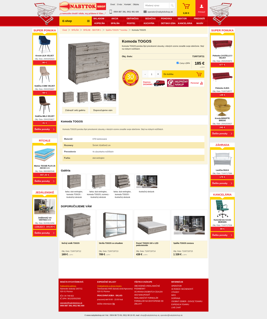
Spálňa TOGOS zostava (183, 243)
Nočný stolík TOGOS (71, 243)
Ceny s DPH (185, 63)
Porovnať (195, 83)
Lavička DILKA (222, 170)
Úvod (64, 30)
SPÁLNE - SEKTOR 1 (92, 30)
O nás (119, 4)
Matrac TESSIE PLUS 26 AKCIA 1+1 (44, 167)
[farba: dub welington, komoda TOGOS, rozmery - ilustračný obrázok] (82, 97)
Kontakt (127, 4)
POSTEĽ (131, 23)
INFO (173, 295)
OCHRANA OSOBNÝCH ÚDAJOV (148, 292)
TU (113, 304)
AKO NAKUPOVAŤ (142, 295)
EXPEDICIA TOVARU (180, 304)
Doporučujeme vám (102, 110)
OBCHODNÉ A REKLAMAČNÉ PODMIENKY (147, 287)
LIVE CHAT (176, 307)
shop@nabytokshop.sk (149, 315)
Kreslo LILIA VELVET (45, 56)
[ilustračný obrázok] (110, 97)
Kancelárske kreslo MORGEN (222, 221)
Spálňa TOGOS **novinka (116, 30)
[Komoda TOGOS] (89, 63)
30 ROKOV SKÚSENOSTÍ (182, 289)
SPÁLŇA (75, 30)
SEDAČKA (150, 18)
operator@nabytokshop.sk (160, 12)
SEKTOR (182, 18)
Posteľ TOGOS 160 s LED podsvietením (147, 244)
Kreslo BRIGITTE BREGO (222, 119)
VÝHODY (175, 292)
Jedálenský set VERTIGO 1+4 (44, 219)
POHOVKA (166, 18)
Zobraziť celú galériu (75, 110)
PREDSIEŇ (199, 18)
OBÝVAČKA (133, 18)
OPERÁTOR (176, 286)
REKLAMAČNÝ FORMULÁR (146, 298)
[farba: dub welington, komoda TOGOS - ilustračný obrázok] (68, 97)
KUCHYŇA (149, 23)
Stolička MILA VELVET (44, 116)
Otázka (136, 4)
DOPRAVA (175, 298)
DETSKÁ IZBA (168, 23)
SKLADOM (98, 18)
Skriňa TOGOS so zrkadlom (111, 243)
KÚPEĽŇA (99, 23)
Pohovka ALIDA (222, 88)
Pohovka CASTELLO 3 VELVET (222, 57)
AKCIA (114, 18)
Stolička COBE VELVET (44, 86)
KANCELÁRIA (185, 23)
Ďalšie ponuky (42, 129)
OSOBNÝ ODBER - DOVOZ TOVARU (186, 301)
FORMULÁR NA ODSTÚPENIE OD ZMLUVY (148, 302)
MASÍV (199, 23)
